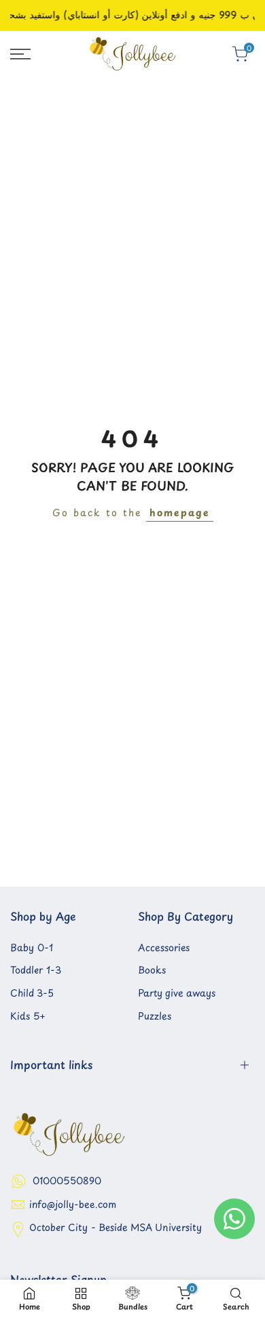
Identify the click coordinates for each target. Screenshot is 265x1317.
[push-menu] (20, 54)
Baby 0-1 (31, 947)
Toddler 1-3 (35, 970)
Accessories (164, 947)
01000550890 (67, 1180)
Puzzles (154, 1016)
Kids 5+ (28, 1016)
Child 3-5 (32, 993)
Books (152, 970)
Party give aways (176, 993)
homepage (179, 512)
